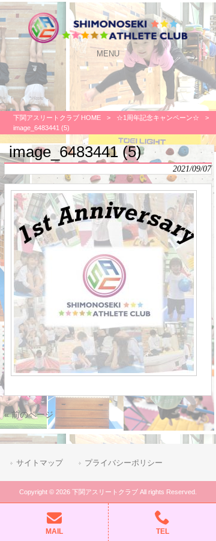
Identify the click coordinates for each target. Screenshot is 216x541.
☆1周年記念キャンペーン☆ (157, 117)
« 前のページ (28, 414)
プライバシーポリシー (124, 462)
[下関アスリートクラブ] (108, 42)
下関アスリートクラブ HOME (57, 117)
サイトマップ (39, 462)
